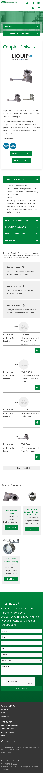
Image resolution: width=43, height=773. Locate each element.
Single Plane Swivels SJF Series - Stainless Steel (32, 512)
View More (11, 528)
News (3, 713)
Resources (10, 240)
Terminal (9, 26)
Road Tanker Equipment (10, 725)
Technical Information (16, 220)
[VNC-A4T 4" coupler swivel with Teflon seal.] (23, 402)
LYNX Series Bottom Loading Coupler (11, 561)
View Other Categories (20, 33)
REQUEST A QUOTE (21, 160)
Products (4, 709)
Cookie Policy (17, 761)
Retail (3, 735)
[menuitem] (21, 709)
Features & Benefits (14, 179)
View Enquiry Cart (21, 468)
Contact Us (5, 716)
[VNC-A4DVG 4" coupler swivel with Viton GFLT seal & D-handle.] (23, 364)
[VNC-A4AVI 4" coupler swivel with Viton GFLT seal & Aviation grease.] (23, 326)
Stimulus (14, 767)
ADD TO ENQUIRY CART (21, 154)
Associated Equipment (16, 234)
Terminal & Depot (7, 729)
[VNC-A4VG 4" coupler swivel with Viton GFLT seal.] (23, 436)
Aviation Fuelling (7, 732)
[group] (21, 76)
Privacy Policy (6, 761)
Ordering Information (16, 227)
